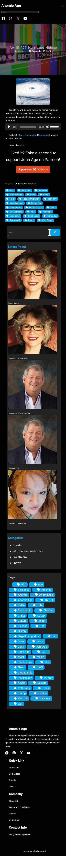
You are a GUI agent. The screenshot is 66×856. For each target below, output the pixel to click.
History (22, 631)
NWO (53, 207)
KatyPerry (52, 199)
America (46, 589)
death (42, 620)
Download (43, 135)
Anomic (22, 594)
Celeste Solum (13, 303)
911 (11, 190)
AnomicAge (46, 594)
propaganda (25, 672)
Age (40, 584)
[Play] (9, 127)
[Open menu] (63, 6)
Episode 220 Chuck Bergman (19, 413)
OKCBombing (16, 212)
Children (48, 610)
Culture (22, 620)
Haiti (12, 199)
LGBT (44, 652)
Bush (32, 195)
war (20, 703)
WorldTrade (47, 220)
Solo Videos (14, 774)
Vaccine (22, 698)
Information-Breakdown (27, 184)
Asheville (43, 190)
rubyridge (47, 212)
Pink (32, 212)
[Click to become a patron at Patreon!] (33, 173)
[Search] (55, 232)
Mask (21, 657)
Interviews (14, 767)
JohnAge (41, 646)
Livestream (20, 557)
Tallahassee (33, 216)
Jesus (40, 641)
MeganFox (36, 203)
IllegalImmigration (31, 199)
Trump (22, 693)
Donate (12, 813)
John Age (21, 51)
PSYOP (48, 677)
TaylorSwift (15, 220)
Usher (31, 220)
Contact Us (14, 820)
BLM (39, 605)
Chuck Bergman (14, 468)
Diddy (45, 195)
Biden (21, 605)
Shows (17, 563)
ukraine (42, 693)
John (21, 646)
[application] (33, 126)
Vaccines (45, 698)
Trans (45, 688)
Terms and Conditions (19, 807)
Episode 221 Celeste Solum (18, 358)
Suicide (41, 682)
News (21, 667)
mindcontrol (15, 207)
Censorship (24, 610)
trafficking (24, 688)
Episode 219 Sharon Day (17, 523)
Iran (54, 636)
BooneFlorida (16, 195)
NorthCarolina (35, 207)
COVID (41, 615)
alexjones (26, 190)
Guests (17, 545)
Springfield (15, 216)
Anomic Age (11, 5)
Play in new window (27, 135)
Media (40, 657)
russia (21, 682)
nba (47, 662)
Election (22, 626)
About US (13, 801)
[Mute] (47, 127)
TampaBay (52, 216)
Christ (21, 615)
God (42, 626)
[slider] (55, 126)
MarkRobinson (16, 203)
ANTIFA (49, 600)
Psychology (25, 677)
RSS (22, 145)
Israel (21, 641)
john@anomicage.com (19, 834)
